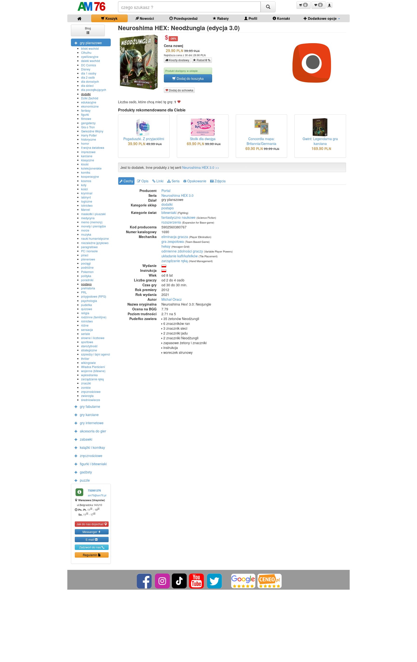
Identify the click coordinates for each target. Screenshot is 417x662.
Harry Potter (89, 135)
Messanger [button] (90, 532)
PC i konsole (89, 251)
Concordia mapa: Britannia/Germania (261, 141)
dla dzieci (87, 85)
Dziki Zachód (89, 98)
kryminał (86, 193)
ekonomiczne (90, 106)
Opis (144, 180)
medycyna (88, 218)
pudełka (86, 305)
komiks (85, 172)
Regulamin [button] (90, 555)
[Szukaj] (268, 6)
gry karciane (89, 414)
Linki (159, 180)
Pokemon (87, 272)
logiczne (86, 201)
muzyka (86, 234)
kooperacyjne (90, 176)
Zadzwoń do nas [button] (90, 547)
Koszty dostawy (178, 60)
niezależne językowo (95, 243)
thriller (85, 358)
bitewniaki (168, 212)
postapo (86, 284)
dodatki (86, 94)
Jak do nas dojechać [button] (90, 524)
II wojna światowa (92, 147)
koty (83, 185)
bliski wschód (90, 48)
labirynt (86, 197)
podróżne (87, 267)
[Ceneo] (269, 580)
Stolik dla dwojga (202, 138)
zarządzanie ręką (92, 379)
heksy (165, 246)
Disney (85, 69)
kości (84, 189)
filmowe (86, 118)
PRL (84, 292)
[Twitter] (215, 580)
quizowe (86, 309)
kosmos (86, 181)
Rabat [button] (203, 60)
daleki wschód (90, 61)
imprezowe (88, 152)
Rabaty (222, 18)
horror (85, 143)
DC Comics (88, 65)
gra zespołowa (172, 241)
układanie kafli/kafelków (179, 255)
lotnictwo (87, 205)
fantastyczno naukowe (178, 217)
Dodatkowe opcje (322, 18)
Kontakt (283, 18)
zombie (86, 387)
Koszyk (111, 18)
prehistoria (88, 288)
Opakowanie (196, 180)
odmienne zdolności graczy (182, 251)
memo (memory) (92, 222)
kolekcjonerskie (91, 168)
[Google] (243, 580)
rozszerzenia (171, 222)
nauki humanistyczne (95, 238)
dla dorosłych (90, 81)
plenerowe (88, 259)
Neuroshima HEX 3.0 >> (200, 167)
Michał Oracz (171, 299)
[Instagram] (163, 580)
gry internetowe (92, 422)
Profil (252, 18)
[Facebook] (145, 580)
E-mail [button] (90, 539)
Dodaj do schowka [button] (180, 90)
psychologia (89, 301)
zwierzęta (87, 396)
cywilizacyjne (89, 57)
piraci (84, 255)
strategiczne (89, 350)
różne (85, 325)
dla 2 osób (88, 77)
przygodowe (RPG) (93, 296)
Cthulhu (86, 52)
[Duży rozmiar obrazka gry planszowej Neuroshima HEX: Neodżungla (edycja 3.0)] (140, 62)
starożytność (89, 346)
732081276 (94, 490)
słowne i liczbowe (92, 338)
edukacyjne (88, 102)
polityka (86, 276)
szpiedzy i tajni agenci (95, 354)
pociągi (86, 263)
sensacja (87, 330)
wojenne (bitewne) (93, 371)
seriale (85, 334)
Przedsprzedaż (185, 18)
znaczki (86, 383)
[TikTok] (179, 580)
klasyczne (87, 160)
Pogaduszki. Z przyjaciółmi (143, 138)
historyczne (88, 139)
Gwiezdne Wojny (92, 131)
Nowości (146, 18)
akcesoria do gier (93, 431)
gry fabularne (90, 406)
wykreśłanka (89, 375)
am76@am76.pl (97, 495)
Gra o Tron (88, 127)
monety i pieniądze (93, 226)
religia (85, 313)
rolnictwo (87, 321)
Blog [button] (88, 28)
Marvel (85, 209)
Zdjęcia (220, 180)
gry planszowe (91, 42)
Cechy (128, 180)
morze (85, 230)
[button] (304, 5)
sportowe (87, 342)
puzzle (85, 480)
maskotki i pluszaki (93, 214)
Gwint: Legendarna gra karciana (320, 141)
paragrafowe (89, 247)
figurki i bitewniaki (93, 463)
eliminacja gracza (174, 236)
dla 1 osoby (88, 73)
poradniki (87, 280)
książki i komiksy (92, 447)
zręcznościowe (91, 391)
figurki (85, 114)
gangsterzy (88, 123)
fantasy (85, 110)
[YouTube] (197, 580)
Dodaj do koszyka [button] (190, 78)
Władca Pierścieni (93, 367)
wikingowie (88, 363)
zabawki (86, 439)
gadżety (86, 472)
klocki (85, 164)
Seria (175, 180)
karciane (86, 156)
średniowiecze (90, 400)
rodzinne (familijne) (93, 317)
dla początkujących (93, 90)
